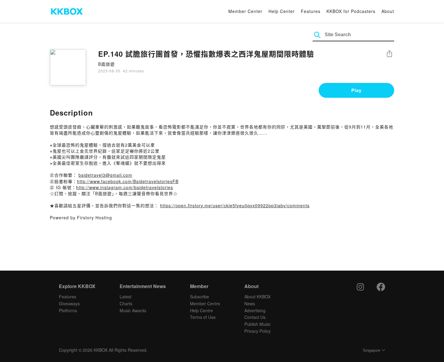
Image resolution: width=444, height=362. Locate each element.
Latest (125, 297)
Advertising (254, 310)
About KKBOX (257, 297)
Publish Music (257, 324)
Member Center (245, 11)
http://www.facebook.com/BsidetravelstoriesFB (128, 181)
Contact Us (254, 317)
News (249, 303)
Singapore (371, 350)
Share (389, 54)
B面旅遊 (106, 64)
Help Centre (201, 310)
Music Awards (133, 310)
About (387, 11)
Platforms (68, 310)
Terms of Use (203, 317)
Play (356, 90)
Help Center (282, 11)
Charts (126, 303)
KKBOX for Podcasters (351, 11)
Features (310, 11)
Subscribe (199, 297)
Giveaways (69, 303)
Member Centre (205, 303)
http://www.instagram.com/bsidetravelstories (124, 187)
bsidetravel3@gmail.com (105, 175)
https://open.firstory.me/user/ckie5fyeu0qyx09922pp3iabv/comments (235, 205)
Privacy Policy (257, 331)
